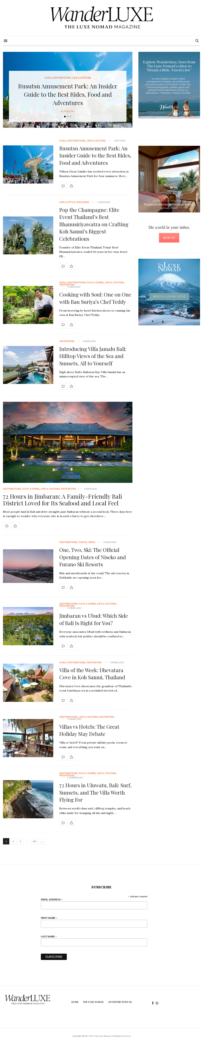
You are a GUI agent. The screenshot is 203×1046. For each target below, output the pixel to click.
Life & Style (67, 202)
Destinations (62, 78)
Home (75, 1001)
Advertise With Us (120, 1001)
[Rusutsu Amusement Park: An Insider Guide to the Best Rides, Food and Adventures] (28, 164)
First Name (49, 918)
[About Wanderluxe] (169, 85)
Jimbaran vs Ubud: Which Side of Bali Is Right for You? (93, 619)
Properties (67, 285)
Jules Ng (69, 111)
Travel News (87, 542)
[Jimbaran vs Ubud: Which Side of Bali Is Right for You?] (28, 626)
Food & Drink (94, 282)
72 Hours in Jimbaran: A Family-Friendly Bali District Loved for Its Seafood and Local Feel (62, 499)
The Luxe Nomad (93, 1001)
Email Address (52, 899)
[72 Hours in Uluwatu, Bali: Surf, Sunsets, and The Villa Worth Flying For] (28, 799)
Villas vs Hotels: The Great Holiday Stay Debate (89, 730)
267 (35, 841)
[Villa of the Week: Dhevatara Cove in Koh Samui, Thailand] (28, 683)
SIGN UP (169, 238)
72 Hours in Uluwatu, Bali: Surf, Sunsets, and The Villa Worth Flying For (95, 792)
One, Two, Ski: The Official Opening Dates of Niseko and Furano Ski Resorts (92, 557)
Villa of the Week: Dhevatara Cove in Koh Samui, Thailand (92, 674)
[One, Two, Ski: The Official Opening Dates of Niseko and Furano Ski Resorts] (28, 566)
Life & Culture (81, 78)
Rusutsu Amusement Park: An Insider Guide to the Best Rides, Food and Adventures (67, 94)
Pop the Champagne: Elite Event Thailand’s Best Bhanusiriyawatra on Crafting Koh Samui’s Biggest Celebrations (93, 224)
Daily (48, 78)
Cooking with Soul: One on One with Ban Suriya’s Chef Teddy (95, 298)
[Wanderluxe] (101, 18)
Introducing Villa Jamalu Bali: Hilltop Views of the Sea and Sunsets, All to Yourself (92, 356)
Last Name (49, 936)
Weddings (82, 202)
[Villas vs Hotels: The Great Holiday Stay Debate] (28, 738)
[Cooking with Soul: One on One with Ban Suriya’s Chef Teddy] (28, 305)
